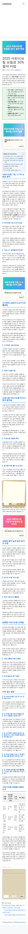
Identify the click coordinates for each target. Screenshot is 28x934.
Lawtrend (6, 4)
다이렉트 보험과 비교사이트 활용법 (13, 158)
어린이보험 (7, 912)
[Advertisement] (14, 22)
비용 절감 (10, 917)
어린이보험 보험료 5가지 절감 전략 (14, 924)
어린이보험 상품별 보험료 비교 (12, 170)
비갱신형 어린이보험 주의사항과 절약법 (14, 161)
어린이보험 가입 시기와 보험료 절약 (13, 156)
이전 (7, 505)
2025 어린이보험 (9, 915)
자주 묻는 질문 (8, 168)
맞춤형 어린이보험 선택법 (11, 166)
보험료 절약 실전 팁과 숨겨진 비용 (13, 164)
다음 (21, 505)
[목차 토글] (22, 154)
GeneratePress (21, 931)
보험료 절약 (18, 915)
